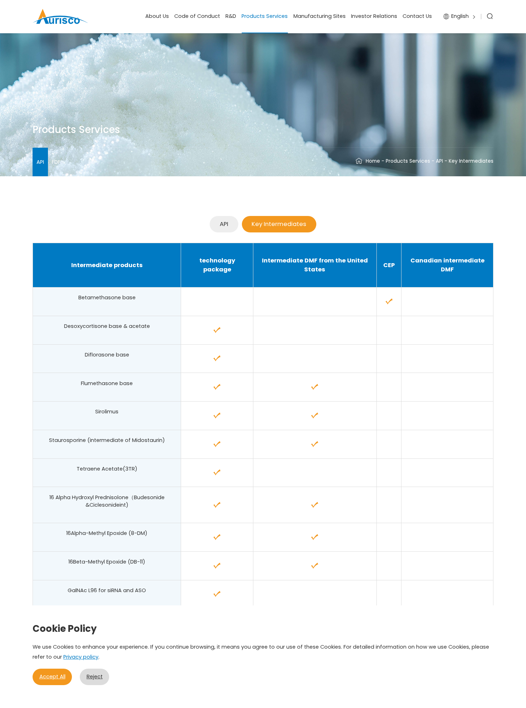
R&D (230, 16)
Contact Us (417, 16)
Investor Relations (374, 16)
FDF (56, 162)
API (40, 162)
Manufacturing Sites (319, 16)
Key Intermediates (279, 224)
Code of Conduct (197, 16)
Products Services (265, 16)
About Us (157, 16)
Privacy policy (80, 656)
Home (373, 161)
